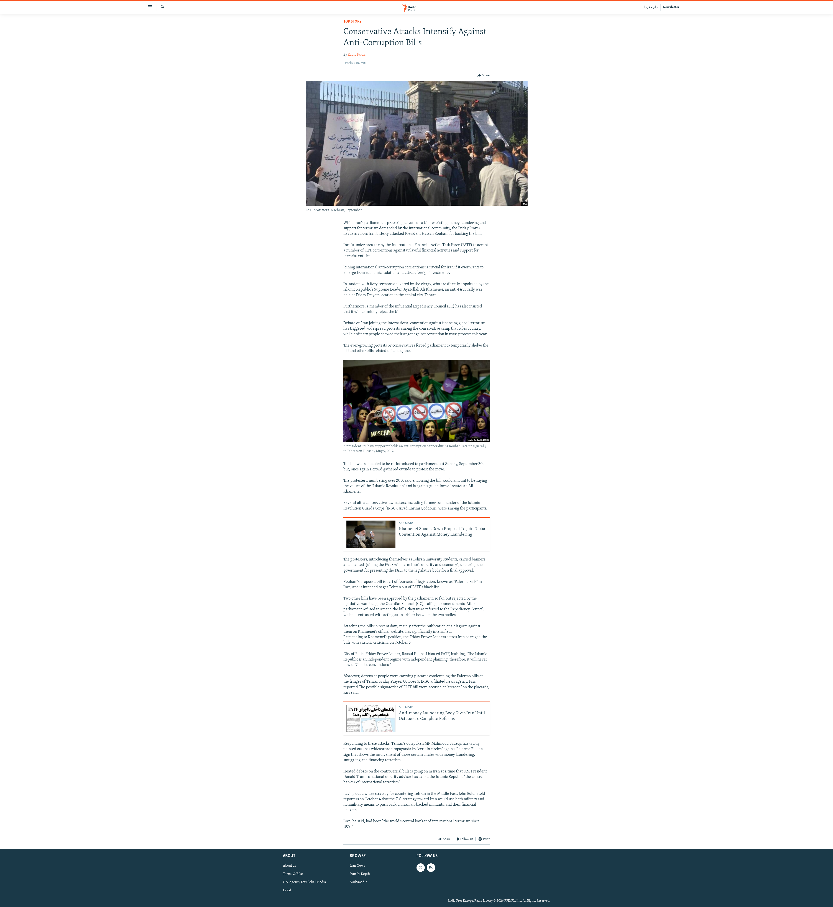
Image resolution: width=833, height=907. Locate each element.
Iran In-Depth (360, 874)
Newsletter (671, 7)
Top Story (352, 22)
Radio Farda (357, 54)
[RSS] (431, 868)
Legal (287, 890)
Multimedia (358, 882)
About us (289, 866)
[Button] (483, 75)
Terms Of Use (293, 874)
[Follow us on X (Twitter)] (420, 868)
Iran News (357, 866)
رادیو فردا (651, 7)
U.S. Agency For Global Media (304, 882)
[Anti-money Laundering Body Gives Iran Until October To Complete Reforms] (370, 718)
